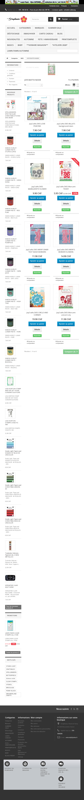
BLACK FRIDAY (10, 755)
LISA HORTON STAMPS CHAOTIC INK (11, 422)
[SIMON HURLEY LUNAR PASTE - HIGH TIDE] (10, 292)
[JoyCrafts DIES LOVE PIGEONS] (37, 108)
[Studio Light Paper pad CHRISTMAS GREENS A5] (10, 478)
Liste (78, 86)
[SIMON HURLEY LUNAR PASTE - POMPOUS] (10, 231)
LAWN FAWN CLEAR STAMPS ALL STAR (12, 634)
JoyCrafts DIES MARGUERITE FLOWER (37, 187)
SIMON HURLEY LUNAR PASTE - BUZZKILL (11, 360)
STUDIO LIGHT (11, 666)
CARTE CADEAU (46, 33)
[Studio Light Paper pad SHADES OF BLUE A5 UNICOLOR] (10, 444)
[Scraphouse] (16, 19)
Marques (39, 28)
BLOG (59, 33)
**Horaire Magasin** (37, 45)
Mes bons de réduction (38, 731)
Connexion (74, 6)
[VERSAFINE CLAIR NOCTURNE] (10, 578)
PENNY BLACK (11, 691)
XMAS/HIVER (29, 33)
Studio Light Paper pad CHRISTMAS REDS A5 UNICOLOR (13, 521)
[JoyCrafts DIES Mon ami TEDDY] (66, 171)
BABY (20, 45)
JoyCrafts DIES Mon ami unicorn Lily (65, 313)
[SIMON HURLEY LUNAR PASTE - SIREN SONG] (10, 171)
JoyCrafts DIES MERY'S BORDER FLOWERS (66, 250)
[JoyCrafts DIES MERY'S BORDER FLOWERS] (66, 234)
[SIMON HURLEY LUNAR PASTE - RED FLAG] (10, 201)
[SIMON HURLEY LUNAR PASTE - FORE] (10, 322)
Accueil (11, 28)
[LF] (42, 2)
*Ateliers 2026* (59, 45)
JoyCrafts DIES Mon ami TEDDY (65, 187)
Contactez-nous (54, 6)
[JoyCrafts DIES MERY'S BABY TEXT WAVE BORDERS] (37, 234)
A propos (11, 78)
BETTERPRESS (11, 675)
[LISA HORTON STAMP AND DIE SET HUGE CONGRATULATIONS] (10, 381)
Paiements (12, 81)
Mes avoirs (34, 723)
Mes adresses (35, 726)
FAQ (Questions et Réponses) (22, 752)
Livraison (11, 70)
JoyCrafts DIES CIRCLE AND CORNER (37, 313)
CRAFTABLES (10, 669)
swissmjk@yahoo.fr (71, 737)
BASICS (10, 45)
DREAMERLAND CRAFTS (11, 694)
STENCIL (9, 684)
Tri (25, 85)
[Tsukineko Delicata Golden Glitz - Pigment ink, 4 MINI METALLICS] (10, 546)
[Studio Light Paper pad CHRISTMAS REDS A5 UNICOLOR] (10, 512)
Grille (74, 86)
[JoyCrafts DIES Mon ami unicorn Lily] (66, 297)
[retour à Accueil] (7, 58)
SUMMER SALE (54, 28)
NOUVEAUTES (13, 39)
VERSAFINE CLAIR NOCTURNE (11, 586)
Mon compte (36, 717)
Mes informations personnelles (40, 729)
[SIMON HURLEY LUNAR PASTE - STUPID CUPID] (10, 140)
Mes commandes (36, 721)
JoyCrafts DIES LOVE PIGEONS (37, 124)
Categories (25, 28)
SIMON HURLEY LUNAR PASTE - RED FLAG (12, 210)
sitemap (20, 757)
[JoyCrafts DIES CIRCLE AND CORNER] (37, 297)
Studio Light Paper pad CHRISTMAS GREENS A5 (13, 487)
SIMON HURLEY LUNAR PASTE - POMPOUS (11, 241)
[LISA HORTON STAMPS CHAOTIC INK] (10, 413)
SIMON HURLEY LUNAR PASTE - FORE (13, 331)
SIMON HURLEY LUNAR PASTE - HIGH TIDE (13, 301)
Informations (12, 65)
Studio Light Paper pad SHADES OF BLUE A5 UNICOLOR (13, 453)
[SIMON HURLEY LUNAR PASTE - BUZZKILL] (10, 351)
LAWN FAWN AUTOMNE (18, 51)
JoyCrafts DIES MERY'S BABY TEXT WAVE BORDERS (37, 250)
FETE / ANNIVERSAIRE (48, 39)
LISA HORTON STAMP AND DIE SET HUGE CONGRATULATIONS (13, 390)
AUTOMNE (29, 39)
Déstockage (13, 33)
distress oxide (10, 678)
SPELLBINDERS (11, 672)
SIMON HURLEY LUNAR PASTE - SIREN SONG (13, 180)
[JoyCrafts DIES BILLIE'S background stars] (66, 108)
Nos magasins (13, 84)
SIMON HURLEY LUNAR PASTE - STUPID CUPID (11, 150)
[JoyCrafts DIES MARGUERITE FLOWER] (37, 171)
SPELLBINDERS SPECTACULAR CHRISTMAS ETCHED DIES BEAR (12, 115)
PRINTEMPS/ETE (69, 39)
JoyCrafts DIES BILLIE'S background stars (66, 124)
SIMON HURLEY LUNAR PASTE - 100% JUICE (13, 271)
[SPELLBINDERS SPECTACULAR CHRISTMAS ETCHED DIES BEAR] (10, 105)
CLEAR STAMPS (11, 681)
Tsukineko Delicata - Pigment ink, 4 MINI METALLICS (12, 555)
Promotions (12, 615)
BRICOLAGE (10, 687)
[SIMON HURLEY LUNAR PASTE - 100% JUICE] (10, 262)
